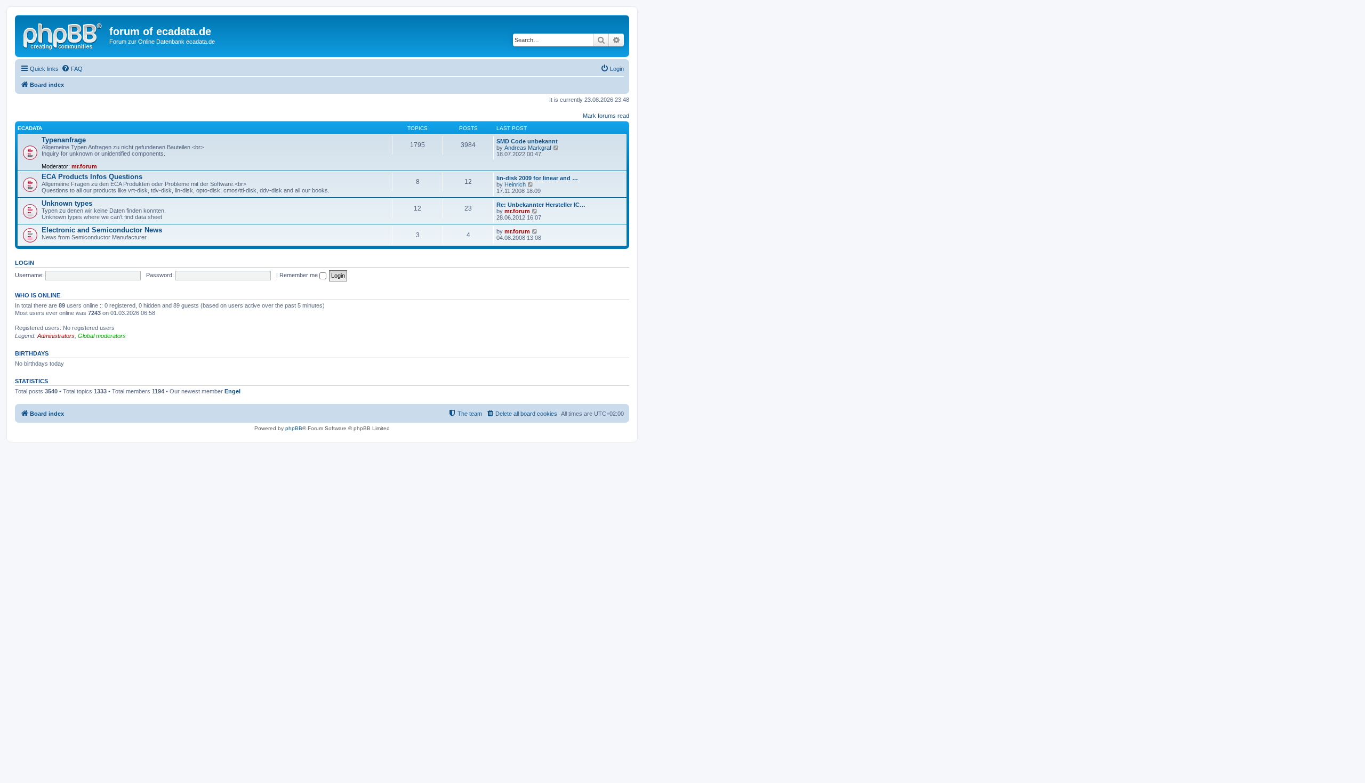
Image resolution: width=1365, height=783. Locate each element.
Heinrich (515, 184)
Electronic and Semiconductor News (102, 230)
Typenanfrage (64, 140)
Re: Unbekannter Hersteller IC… (540, 204)
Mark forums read (606, 115)
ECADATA (30, 128)
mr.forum (84, 166)
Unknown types (67, 203)
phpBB (293, 428)
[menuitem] (72, 68)
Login (24, 263)
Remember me (299, 275)
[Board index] (63, 35)
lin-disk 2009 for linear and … (537, 178)
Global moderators (102, 336)
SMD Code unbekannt (527, 141)
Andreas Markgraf (527, 147)
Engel (232, 391)
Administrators (56, 336)
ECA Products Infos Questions (92, 177)
